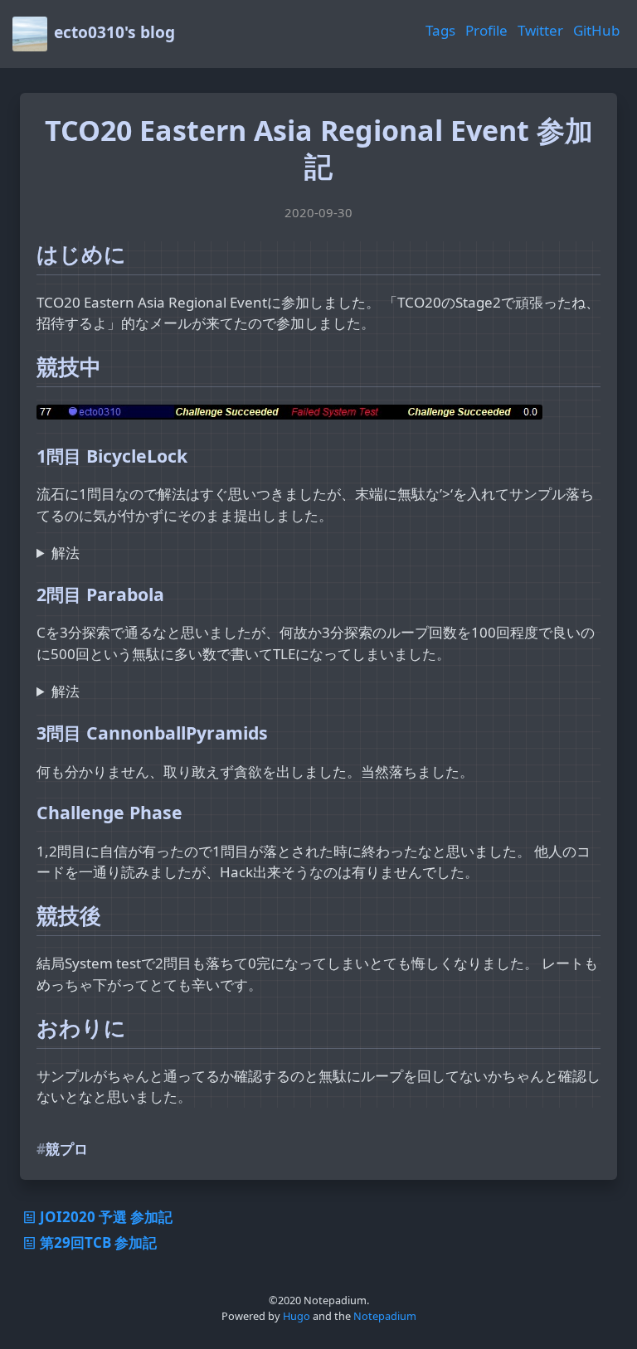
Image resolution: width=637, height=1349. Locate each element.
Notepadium (384, 1315)
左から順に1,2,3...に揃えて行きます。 (158, 553)
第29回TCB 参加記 (98, 1242)
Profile (486, 30)
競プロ (67, 1148)
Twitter (540, 30)
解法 (65, 552)
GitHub (596, 30)
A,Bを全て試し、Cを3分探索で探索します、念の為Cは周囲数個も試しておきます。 (300, 692)
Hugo (296, 1315)
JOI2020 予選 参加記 (106, 1216)
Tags (440, 30)
